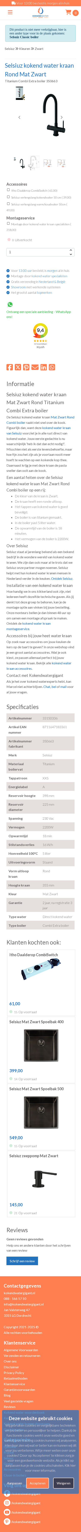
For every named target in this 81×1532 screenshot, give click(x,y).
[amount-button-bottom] (70, 254)
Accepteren (37, 1483)
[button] (61, 117)
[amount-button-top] (70, 250)
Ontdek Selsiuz (61, 578)
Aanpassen (14, 1483)
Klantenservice (14, 1384)
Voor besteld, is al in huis (40, 270)
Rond (70, 417)
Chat (46, 687)
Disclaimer (11, 1367)
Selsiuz (10, 49)
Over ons (10, 1361)
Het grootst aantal (31, 292)
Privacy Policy (14, 1373)
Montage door (39, 276)
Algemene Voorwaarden (21, 1350)
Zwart (39, 49)
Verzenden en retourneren (22, 1355)
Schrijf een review (22, 1261)
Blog (7, 1395)
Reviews (10, 1407)
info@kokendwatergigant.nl (24, 1304)
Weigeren (63, 1483)
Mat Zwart (58, 417)
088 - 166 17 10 (15, 1298)
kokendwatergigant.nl (19, 1293)
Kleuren (24, 49)
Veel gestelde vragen (18, 1401)
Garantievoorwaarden (19, 1389)
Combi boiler (15, 422)
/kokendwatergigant (25, 1503)
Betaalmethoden (15, 1378)
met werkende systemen (35, 287)
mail (63, 687)
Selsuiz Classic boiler (24, 37)
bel (54, 687)
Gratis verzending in (38, 282)
